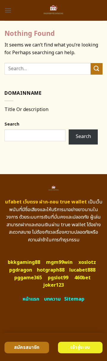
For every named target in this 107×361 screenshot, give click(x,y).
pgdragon (20, 270)
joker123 (53, 285)
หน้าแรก (31, 299)
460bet (82, 277)
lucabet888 (82, 270)
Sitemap (74, 299)
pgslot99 (58, 277)
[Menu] (8, 10)
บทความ (52, 299)
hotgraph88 (50, 270)
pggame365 (28, 277)
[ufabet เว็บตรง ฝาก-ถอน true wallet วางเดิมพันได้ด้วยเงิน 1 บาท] (54, 10)
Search (11, 124)
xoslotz (87, 262)
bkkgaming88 (24, 262)
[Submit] (97, 69)
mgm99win (59, 262)
